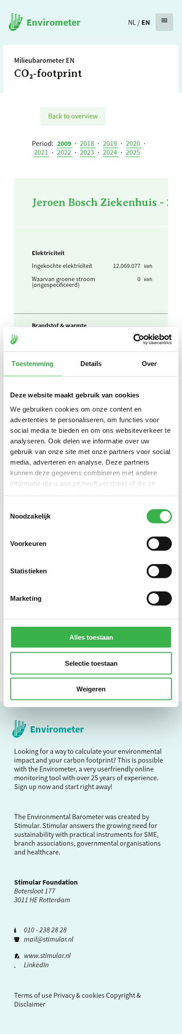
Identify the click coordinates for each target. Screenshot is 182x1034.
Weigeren (91, 689)
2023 (87, 152)
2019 (110, 143)
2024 (110, 152)
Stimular (55, 825)
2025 (133, 152)
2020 (133, 143)
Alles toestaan (91, 637)
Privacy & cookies (79, 995)
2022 (64, 152)
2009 (64, 143)
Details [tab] (91, 363)
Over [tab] (149, 363)
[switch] (159, 544)
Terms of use (33, 995)
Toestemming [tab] (32, 363)
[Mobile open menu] (164, 22)
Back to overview (73, 115)
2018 (87, 143)
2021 (41, 152)
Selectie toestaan (91, 663)
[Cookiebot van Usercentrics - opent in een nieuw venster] (133, 339)
